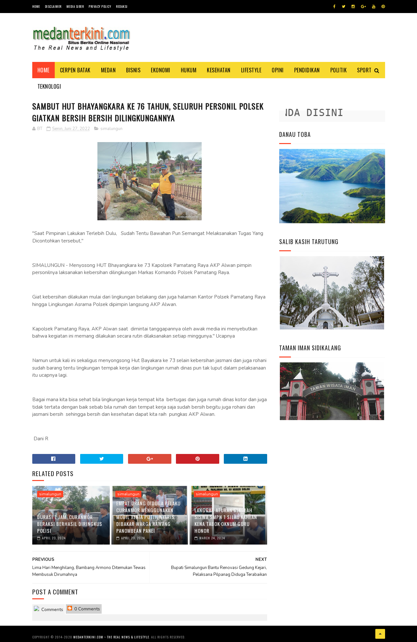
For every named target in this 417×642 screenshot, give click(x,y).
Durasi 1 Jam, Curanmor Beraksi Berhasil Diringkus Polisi (69, 523)
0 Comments (86, 609)
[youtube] (374, 6)
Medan (108, 70)
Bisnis (133, 70)
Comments (51, 609)
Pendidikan (307, 70)
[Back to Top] (380, 634)
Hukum (189, 70)
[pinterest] (383, 6)
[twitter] (343, 6)
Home (36, 6)
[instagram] (353, 6)
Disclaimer (53, 6)
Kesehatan (219, 70)
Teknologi (49, 86)
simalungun (111, 129)
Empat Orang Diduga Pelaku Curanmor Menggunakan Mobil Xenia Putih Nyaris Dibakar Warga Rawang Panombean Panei (148, 517)
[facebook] (334, 6)
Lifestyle (251, 70)
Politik (338, 70)
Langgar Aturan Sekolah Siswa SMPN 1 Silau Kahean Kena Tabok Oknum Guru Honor (225, 520)
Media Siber (75, 6)
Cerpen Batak (75, 70)
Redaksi (122, 6)
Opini (278, 70)
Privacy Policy (100, 6)
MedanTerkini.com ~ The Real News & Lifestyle (111, 637)
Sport (364, 70)
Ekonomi (160, 70)
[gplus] (363, 6)
